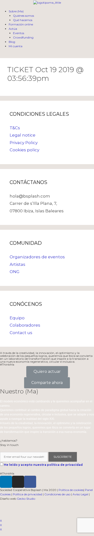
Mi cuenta (15, 46)
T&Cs (15, 127)
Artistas (17, 264)
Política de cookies (71, 490)
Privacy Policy (24, 142)
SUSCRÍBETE (63, 457)
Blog (12, 42)
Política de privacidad (27, 494)
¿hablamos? (8, 440)
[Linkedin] (6, 482)
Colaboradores (25, 325)
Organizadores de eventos (37, 256)
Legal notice (22, 135)
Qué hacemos (22, 20)
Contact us (21, 332)
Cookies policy (24, 149)
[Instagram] (18, 482)
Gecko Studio (26, 498)
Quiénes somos (23, 15)
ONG (15, 271)
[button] (47, 371)
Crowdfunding (23, 37)
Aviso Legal (80, 494)
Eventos (18, 33)
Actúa (13, 29)
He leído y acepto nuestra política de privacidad (43, 465)
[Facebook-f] (30, 482)
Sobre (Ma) (16, 11)
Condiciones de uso (57, 494)
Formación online (21, 24)
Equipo (17, 317)
